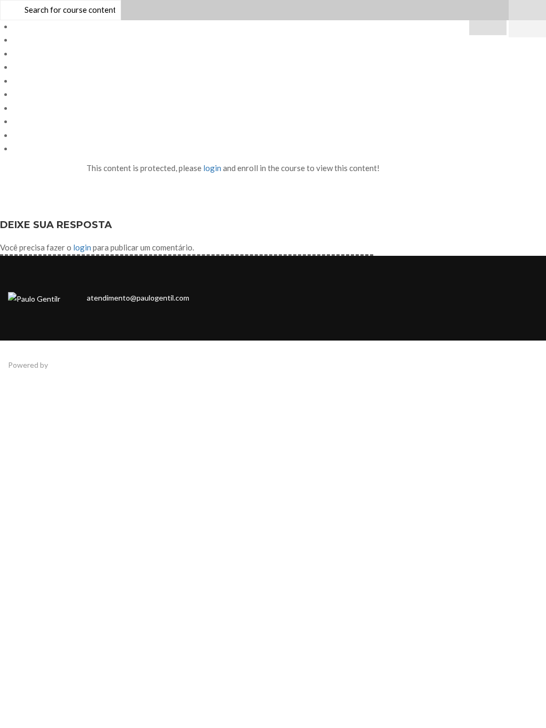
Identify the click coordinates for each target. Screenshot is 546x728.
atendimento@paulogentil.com (138, 297)
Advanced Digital (78, 364)
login (212, 168)
